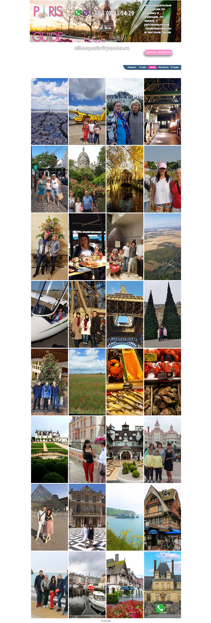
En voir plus (106, 620)
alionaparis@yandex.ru (102, 48)
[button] (49, 111)
